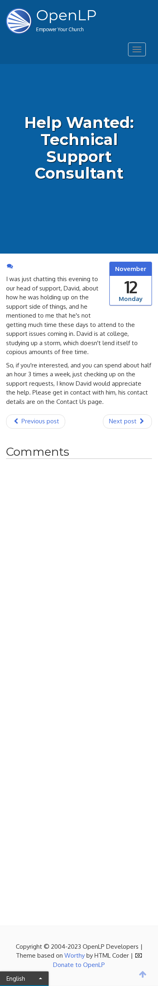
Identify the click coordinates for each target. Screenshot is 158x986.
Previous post (39, 421)
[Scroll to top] (143, 974)
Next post (123, 421)
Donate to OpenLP (79, 965)
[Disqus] (79, 577)
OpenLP (66, 15)
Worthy (74, 955)
